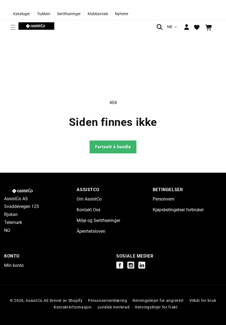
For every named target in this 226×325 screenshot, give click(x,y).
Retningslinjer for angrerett (158, 300)
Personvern (163, 199)
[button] (13, 27)
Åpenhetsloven (91, 231)
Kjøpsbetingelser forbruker (178, 209)
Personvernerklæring (107, 300)
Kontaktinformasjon (73, 307)
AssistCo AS (37, 300)
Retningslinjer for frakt (156, 307)
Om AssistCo (89, 199)
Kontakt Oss (88, 209)
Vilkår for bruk (202, 300)
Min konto (14, 265)
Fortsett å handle (113, 146)
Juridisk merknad (113, 307)
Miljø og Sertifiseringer (98, 220)
